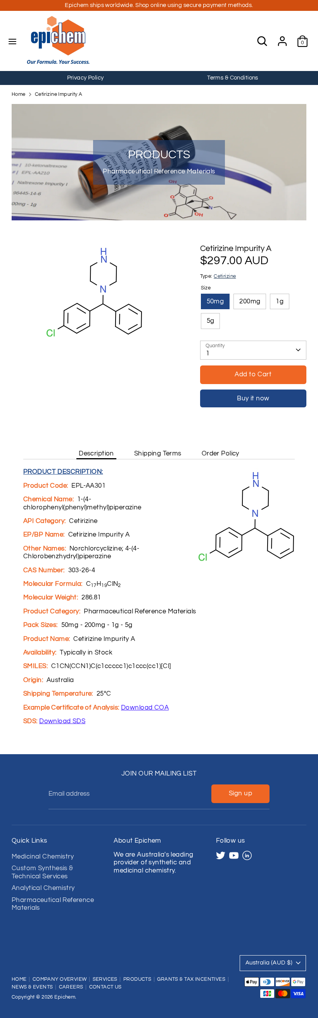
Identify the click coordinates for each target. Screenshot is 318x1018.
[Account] (282, 37)
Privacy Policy (85, 78)
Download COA (145, 707)
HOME (19, 979)
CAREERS (71, 987)
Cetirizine (225, 276)
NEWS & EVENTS (32, 987)
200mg (249, 301)
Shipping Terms (157, 453)
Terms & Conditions (232, 78)
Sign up (240, 793)
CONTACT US (105, 987)
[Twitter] (220, 855)
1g (279, 301)
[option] (85, 78)
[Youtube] (233, 855)
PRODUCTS (137, 979)
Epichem (64, 997)
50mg (215, 301)
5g (210, 320)
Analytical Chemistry (43, 888)
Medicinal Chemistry (43, 856)
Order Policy (220, 453)
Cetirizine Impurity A (59, 94)
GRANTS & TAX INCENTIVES (191, 979)
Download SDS (62, 721)
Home (19, 94)
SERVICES (105, 979)
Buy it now (253, 398)
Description (96, 453)
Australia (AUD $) (268, 963)
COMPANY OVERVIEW (60, 979)
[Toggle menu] (12, 41)
